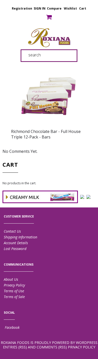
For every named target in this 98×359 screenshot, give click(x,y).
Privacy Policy (14, 285)
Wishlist (70, 8)
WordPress (86, 342)
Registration (22, 8)
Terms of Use (14, 291)
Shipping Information (20, 237)
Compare (54, 8)
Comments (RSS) (52, 347)
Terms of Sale (14, 296)
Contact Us (12, 231)
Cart (82, 8)
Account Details (16, 242)
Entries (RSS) (15, 347)
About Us (11, 279)
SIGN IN (39, 8)
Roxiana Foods (15, 342)
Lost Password (15, 248)
